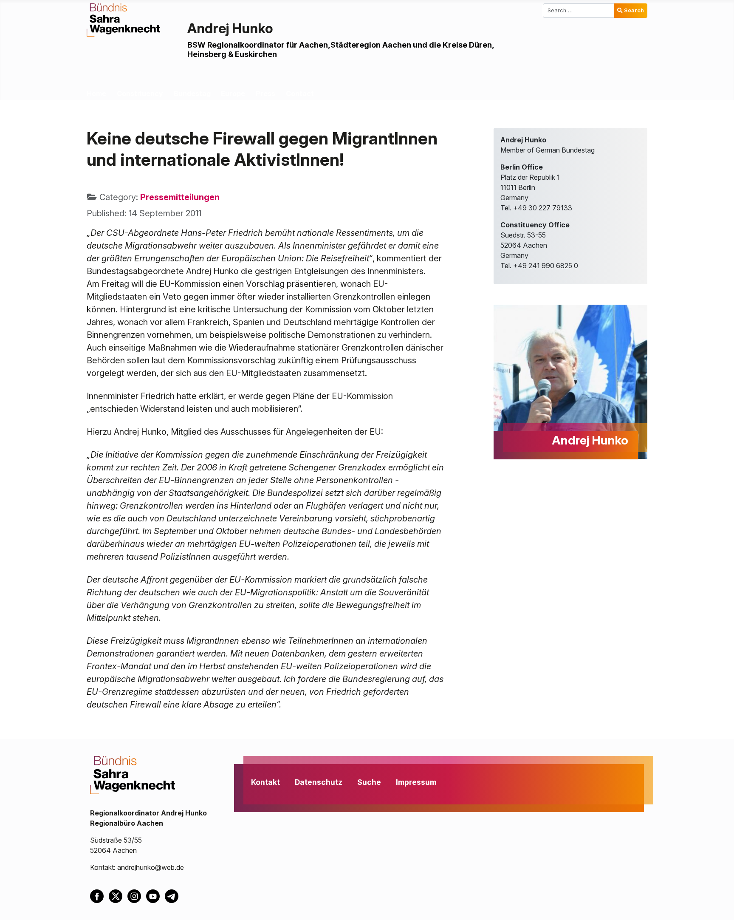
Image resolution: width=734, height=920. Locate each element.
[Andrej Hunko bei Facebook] (99, 895)
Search (634, 10)
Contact (300, 93)
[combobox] (578, 10)
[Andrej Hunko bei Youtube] (155, 895)
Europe (233, 93)
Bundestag (192, 93)
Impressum (416, 782)
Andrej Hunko (230, 28)
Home (96, 93)
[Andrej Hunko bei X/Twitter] (118, 895)
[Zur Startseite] (123, 19)
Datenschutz (318, 782)
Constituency (140, 93)
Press (265, 93)
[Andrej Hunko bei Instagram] (136, 895)
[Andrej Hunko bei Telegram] (173, 895)
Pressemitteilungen (180, 197)
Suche (369, 782)
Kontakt (265, 782)
